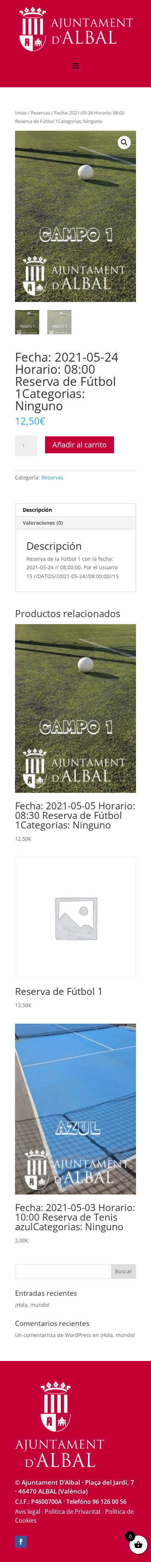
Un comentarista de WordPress (53, 1334)
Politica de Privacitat (73, 1512)
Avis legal (27, 1512)
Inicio (21, 112)
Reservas (40, 112)
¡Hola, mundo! (32, 1304)
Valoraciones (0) (43, 522)
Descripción (37, 509)
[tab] (75, 510)
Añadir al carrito (79, 445)
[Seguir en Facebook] (21, 1542)
